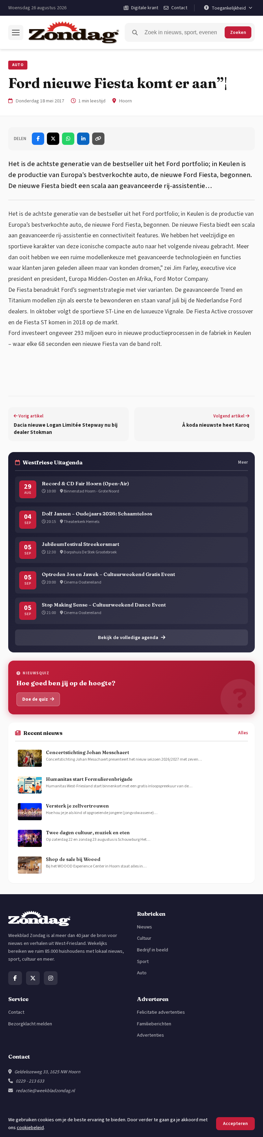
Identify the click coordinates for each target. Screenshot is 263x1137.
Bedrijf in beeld (152, 949)
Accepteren (235, 1123)
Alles (243, 733)
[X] (33, 978)
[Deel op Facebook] (38, 139)
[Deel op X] (53, 139)
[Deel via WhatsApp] (68, 139)
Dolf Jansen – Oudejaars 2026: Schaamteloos (97, 514)
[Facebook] (15, 978)
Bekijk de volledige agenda (128, 637)
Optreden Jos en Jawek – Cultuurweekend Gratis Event (108, 574)
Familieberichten (154, 1023)
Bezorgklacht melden (30, 1023)
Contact (16, 1012)
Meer (243, 462)
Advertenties (150, 1035)
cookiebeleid (30, 1127)
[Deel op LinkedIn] (83, 139)
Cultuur (144, 938)
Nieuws (144, 926)
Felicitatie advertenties (161, 1012)
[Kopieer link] (98, 139)
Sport (143, 961)
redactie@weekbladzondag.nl (45, 1090)
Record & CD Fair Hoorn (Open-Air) (85, 483)
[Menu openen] (15, 32)
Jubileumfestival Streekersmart (80, 544)
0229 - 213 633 (30, 1081)
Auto (17, 64)
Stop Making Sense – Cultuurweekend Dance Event (104, 605)
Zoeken (238, 32)
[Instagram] (51, 978)
